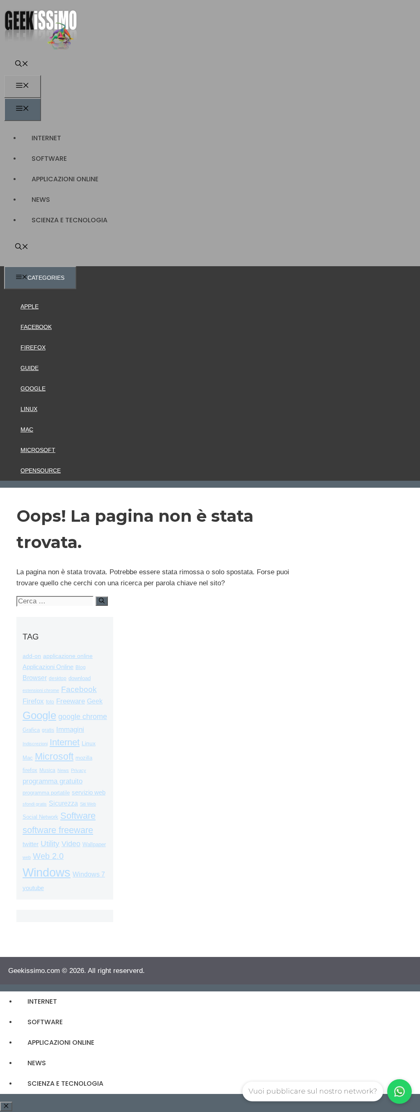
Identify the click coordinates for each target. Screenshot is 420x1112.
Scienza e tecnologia (69, 220)
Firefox (33, 347)
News (41, 199)
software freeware (58, 830)
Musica (47, 770)
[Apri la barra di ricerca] (21, 64)
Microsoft (38, 450)
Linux (29, 409)
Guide (30, 368)
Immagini (70, 729)
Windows (47, 872)
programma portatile (46, 793)
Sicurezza (63, 803)
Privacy (78, 770)
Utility (50, 843)
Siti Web (88, 803)
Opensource (41, 470)
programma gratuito (52, 781)
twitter (31, 843)
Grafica (31, 730)
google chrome (82, 716)
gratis (48, 730)
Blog (80, 667)
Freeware (70, 701)
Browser (35, 677)
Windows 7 (89, 874)
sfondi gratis (35, 803)
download (79, 678)
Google (33, 388)
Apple (30, 306)
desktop (57, 678)
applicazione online (68, 656)
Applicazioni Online (65, 179)
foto (50, 702)
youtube (33, 887)
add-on (32, 656)
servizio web (88, 792)
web (27, 857)
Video (71, 844)
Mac (27, 429)
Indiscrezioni (35, 743)
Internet (46, 138)
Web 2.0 (48, 856)
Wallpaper (94, 844)
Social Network (40, 817)
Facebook (36, 327)
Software (49, 158)
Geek (95, 701)
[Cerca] (102, 601)
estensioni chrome (41, 690)
